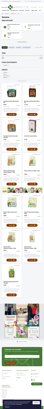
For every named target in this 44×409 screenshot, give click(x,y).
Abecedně (5, 47)
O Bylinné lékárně (5, 1)
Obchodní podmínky (19, 373)
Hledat (27, 7)
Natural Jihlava (6, 75)
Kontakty (3, 378)
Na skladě (6, 65)
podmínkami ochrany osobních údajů (21, 359)
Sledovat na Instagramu (23, 341)
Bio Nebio (5, 72)
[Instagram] (34, 380)
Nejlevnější (11, 47)
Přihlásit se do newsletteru (10, 363)
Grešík (5, 74)
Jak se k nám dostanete (16, 1)
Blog (10, 1)
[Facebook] (32, 380)
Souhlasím (36, 402)
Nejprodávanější (26, 47)
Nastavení (7, 407)
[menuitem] (6, 10)
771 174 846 (35, 376)
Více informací (19, 404)
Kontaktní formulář (36, 383)
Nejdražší (18, 47)
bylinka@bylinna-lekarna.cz (36, 374)
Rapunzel (5, 77)
